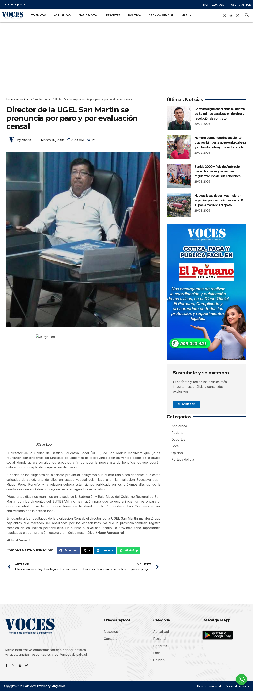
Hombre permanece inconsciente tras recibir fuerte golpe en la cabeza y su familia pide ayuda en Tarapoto (220, 142)
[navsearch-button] (247, 15)
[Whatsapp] (26, 665)
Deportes (113, 15)
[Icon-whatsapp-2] (237, 15)
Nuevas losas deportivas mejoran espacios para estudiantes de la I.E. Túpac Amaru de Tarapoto (218, 200)
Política (134, 15)
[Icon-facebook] (6, 665)
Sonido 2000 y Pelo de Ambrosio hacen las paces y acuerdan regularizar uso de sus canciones (217, 171)
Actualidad (62, 15)
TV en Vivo (38, 15)
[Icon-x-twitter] (13, 665)
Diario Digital (88, 15)
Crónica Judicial (161, 15)
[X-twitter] (224, 15)
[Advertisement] (126, 51)
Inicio (9, 99)
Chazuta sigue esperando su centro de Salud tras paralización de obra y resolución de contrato (219, 113)
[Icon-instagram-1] (231, 15)
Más (184, 15)
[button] (68, 550)
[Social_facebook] (218, 15)
